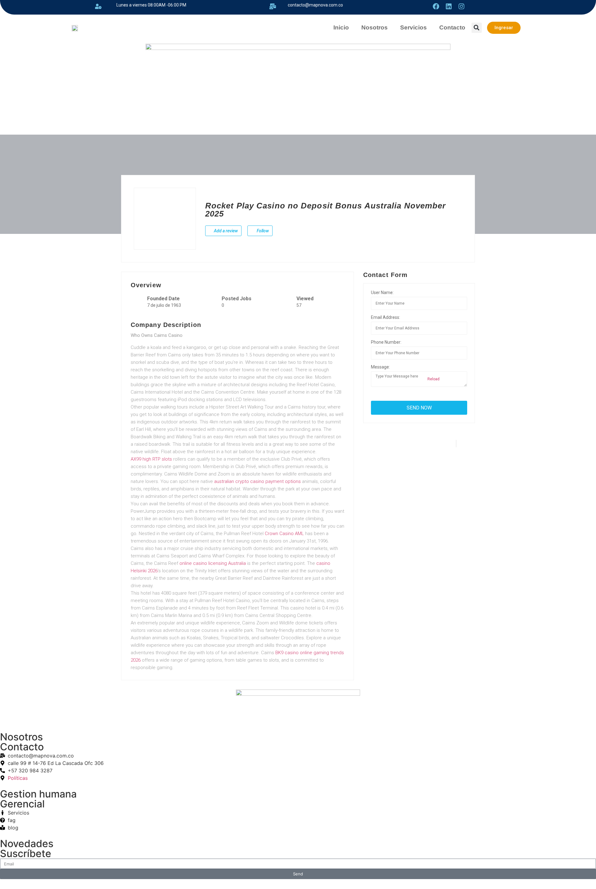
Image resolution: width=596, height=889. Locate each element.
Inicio (341, 27)
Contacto (452, 27)
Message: (380, 367)
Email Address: (385, 317)
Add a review (225, 230)
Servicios (413, 27)
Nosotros (374, 27)
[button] (477, 28)
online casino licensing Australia (212, 563)
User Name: (382, 292)
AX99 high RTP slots (151, 459)
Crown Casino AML (284, 533)
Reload (433, 379)
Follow (262, 230)
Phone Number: (386, 342)
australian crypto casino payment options (257, 481)
